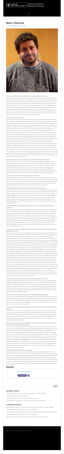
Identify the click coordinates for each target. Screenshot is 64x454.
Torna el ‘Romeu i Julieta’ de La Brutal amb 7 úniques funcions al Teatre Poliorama (25, 400)
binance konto (9, 407)
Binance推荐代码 (10, 409)
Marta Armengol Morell (13, 26)
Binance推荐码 (9, 414)
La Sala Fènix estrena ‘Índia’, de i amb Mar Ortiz (17, 395)
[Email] (28, 375)
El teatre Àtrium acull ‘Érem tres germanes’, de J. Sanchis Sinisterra (22, 398)
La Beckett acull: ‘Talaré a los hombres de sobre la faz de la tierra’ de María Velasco (26, 393)
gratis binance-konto (11, 412)
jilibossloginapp (10, 416)
